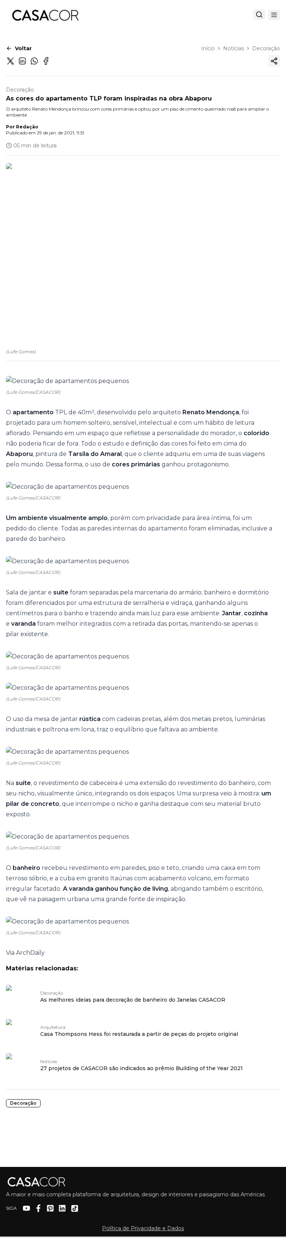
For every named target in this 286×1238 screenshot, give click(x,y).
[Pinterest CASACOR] (50, 1208)
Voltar (23, 48)
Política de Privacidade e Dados (143, 1228)
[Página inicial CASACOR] (45, 15)
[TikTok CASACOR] (74, 1208)
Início (208, 48)
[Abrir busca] (259, 14)
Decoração (266, 48)
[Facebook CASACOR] (38, 1208)
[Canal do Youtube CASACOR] (26, 1208)
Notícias (233, 48)
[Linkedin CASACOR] (62, 1208)
